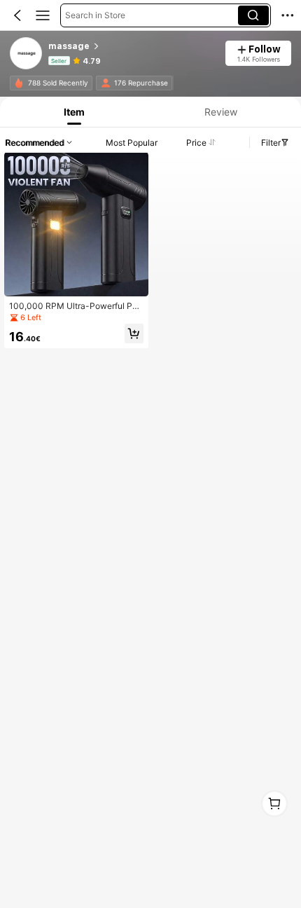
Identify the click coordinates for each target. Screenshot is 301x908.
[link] (26, 54)
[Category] (42, 15)
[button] (17, 15)
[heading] (132, 46)
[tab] (72, 112)
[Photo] (18, 82)
